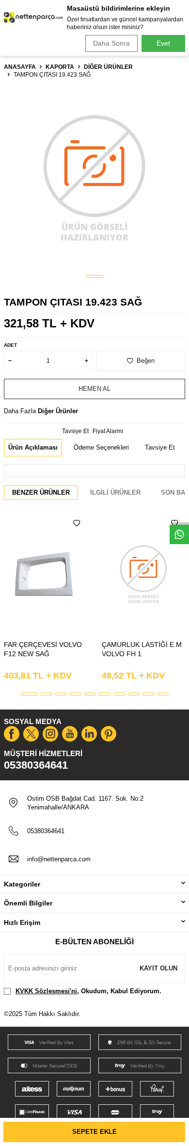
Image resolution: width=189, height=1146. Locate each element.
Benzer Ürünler (41, 492)
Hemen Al (94, 388)
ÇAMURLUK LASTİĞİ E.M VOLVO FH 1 (142, 649)
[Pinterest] (108, 734)
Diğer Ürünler (108, 67)
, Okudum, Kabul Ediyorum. (88, 991)
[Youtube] (70, 734)
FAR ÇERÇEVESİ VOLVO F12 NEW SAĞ (43, 649)
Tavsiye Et (75, 431)
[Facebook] (11, 734)
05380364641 (36, 765)
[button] (94, 276)
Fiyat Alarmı (108, 431)
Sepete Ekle (94, 1131)
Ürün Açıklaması (33, 447)
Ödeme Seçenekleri (101, 447)
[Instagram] (50, 734)
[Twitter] (31, 734)
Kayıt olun (158, 968)
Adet (10, 345)
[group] (94, 177)
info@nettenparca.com (59, 859)
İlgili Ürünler (115, 492)
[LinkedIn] (89, 734)
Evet (163, 43)
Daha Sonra (111, 43)
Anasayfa (20, 67)
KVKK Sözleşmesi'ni (46, 991)
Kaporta (60, 67)
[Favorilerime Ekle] (76, 523)
